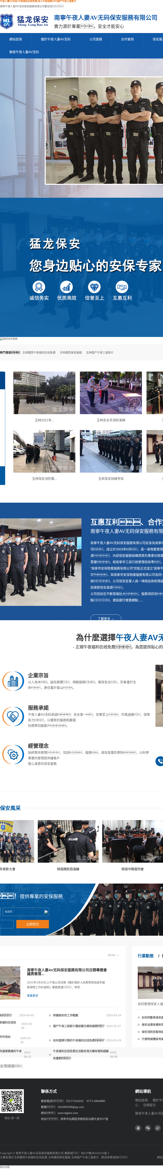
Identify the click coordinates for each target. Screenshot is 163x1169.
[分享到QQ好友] (138, 1128)
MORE (112, 955)
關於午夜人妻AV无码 (56, 39)
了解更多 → (106, 618)
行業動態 (146, 956)
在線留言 (149, 1105)
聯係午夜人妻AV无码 (24, 52)
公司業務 (95, 39)
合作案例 (127, 39)
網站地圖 (5, 1167)
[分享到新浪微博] (158, 1128)
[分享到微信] (148, 1128)
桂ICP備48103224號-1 (95, 1153)
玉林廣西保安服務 (71, 352)
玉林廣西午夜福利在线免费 (39, 352)
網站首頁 (15, 39)
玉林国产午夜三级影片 (100, 352)
